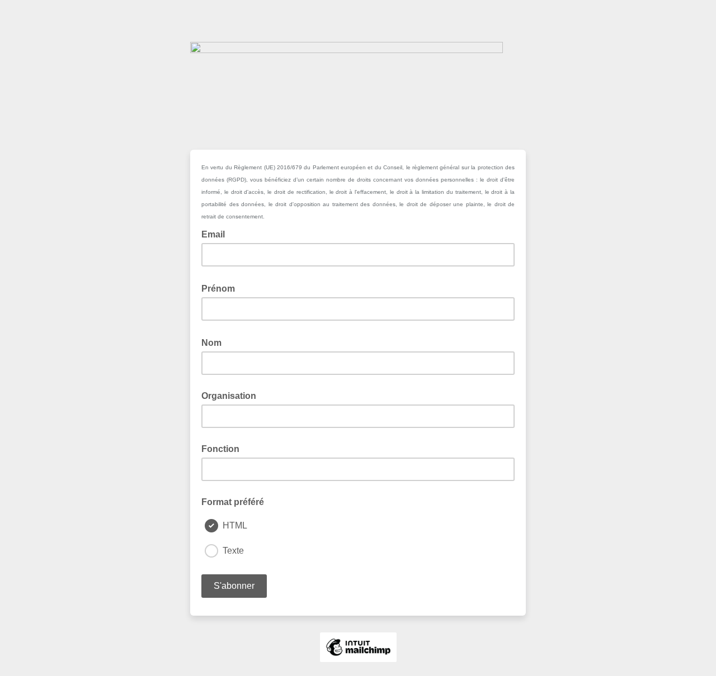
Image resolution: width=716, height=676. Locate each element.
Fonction (220, 449)
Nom (214, 342)
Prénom (221, 288)
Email (216, 233)
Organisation (228, 396)
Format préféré (232, 502)
